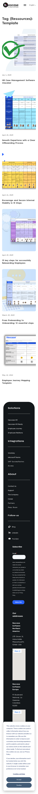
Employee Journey (15, 429)
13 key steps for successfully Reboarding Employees (16, 261)
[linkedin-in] (9, 532)
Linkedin (15, 533)
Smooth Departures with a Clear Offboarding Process (18, 141)
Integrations (16, 441)
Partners (11, 503)
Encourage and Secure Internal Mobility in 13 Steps (18, 201)
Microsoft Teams (14, 457)
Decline (19, 785)
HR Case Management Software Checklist (18, 81)
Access (11, 466)
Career (10, 499)
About (12, 474)
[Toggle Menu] (25, 5)
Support (11, 490)
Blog (13, 527)
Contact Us (12, 486)
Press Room (12, 507)
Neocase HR (13, 420)
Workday (11, 453)
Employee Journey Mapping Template (16, 381)
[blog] (9, 526)
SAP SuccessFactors (16, 462)
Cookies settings (19, 774)
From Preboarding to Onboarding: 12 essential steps (18, 321)
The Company (13, 495)
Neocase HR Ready (15, 424)
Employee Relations (15, 433)
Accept (19, 779)
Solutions (14, 408)
